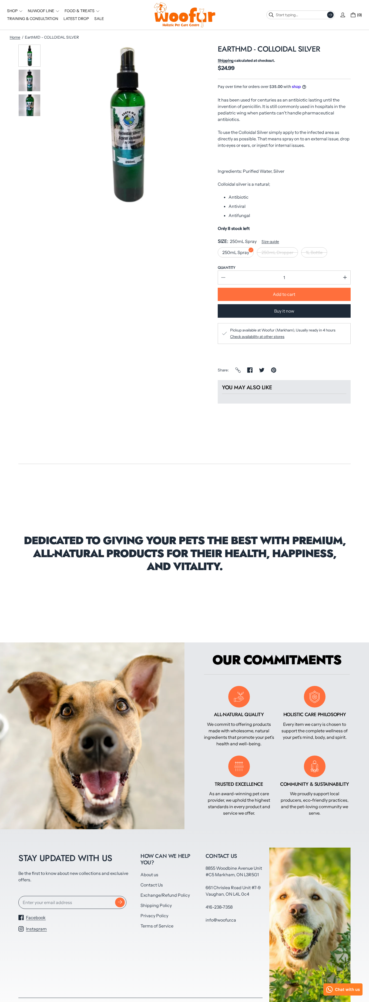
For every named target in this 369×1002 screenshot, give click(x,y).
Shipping (226, 60)
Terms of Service (156, 926)
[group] (29, 56)
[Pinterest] (274, 370)
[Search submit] (330, 15)
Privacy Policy (154, 915)
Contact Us (151, 885)
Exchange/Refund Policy (165, 895)
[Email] (238, 370)
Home (15, 37)
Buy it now (284, 311)
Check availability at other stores (257, 336)
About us (149, 874)
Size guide (270, 241)
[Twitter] (262, 370)
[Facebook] (250, 370)
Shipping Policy (156, 905)
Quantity (226, 267)
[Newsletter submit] (120, 902)
